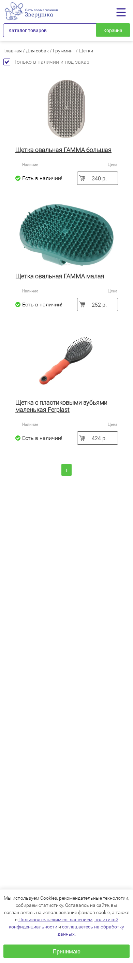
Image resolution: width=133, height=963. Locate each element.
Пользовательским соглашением (55, 919)
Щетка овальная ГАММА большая (63, 149)
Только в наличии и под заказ (51, 62)
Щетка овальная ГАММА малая (59, 276)
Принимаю (66, 951)
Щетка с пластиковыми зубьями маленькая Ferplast (61, 406)
